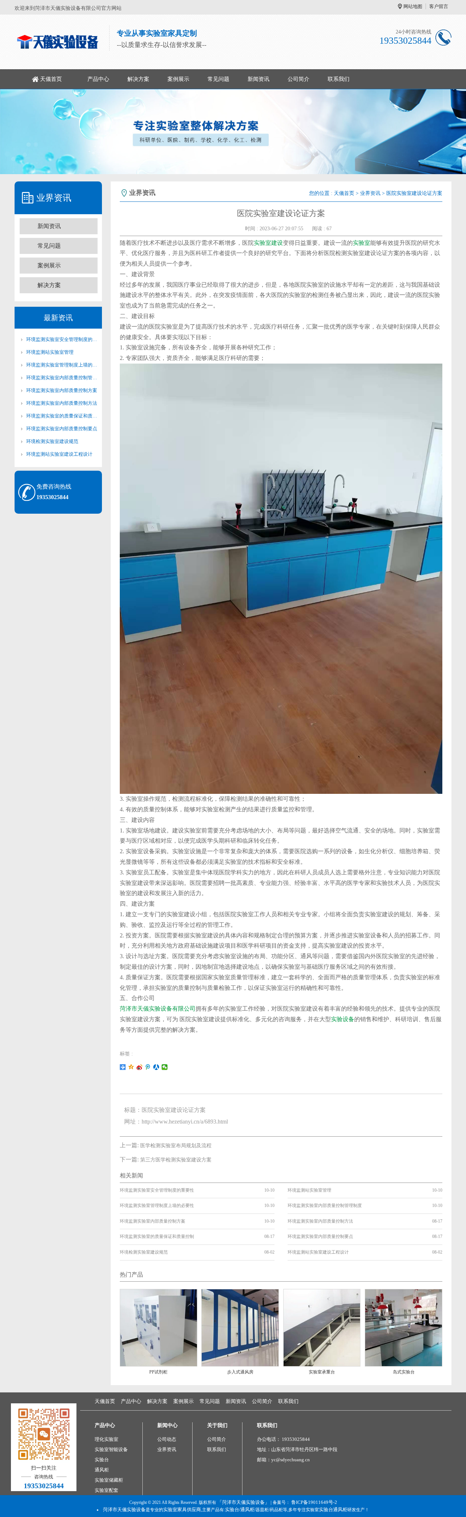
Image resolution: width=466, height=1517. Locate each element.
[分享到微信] (165, 1067)
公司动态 (166, 1439)
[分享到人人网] (156, 1067)
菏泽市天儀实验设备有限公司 (158, 1009)
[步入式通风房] (240, 1327)
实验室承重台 (322, 1372)
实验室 (361, 243)
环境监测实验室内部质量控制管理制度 (62, 377)
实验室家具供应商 (182, 1509)
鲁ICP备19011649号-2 (314, 1502)
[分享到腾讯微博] (148, 1067)
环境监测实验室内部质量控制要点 (61, 428)
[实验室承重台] (322, 1327)
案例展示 (178, 79)
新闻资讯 (258, 79)
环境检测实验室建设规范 (52, 441)
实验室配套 (106, 1490)
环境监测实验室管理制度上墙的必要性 (62, 365)
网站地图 (412, 6)
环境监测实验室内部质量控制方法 (61, 403)
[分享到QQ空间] (131, 1067)
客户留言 (438, 6)
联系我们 (339, 79)
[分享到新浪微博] (140, 1067)
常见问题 (218, 79)
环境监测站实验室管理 (50, 352)
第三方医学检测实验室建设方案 (176, 1160)
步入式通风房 (240, 1372)
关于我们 (217, 1425)
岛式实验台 (404, 1372)
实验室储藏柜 (109, 1480)
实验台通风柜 (333, 1509)
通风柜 (102, 1470)
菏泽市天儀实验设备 (124, 1509)
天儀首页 (51, 79)
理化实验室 (106, 1439)
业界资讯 (370, 193)
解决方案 (138, 79)
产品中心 (98, 79)
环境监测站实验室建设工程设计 (59, 454)
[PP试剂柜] (158, 1327)
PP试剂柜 (158, 1372)
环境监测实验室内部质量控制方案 (61, 390)
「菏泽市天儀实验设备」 (243, 1502)
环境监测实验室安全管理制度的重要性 (62, 339)
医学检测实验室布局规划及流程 (176, 1145)
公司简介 (298, 79)
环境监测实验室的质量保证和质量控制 (62, 416)
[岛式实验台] (403, 1327)
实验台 (102, 1459)
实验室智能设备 (111, 1449)
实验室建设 (268, 243)
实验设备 (342, 1019)
